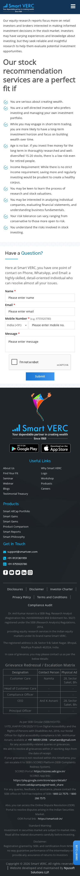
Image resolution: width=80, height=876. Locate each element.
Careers (45, 488)
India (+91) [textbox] (14, 325)
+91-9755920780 (17, 564)
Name (10, 291)
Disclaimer (36, 589)
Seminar (8, 478)
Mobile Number (28, 318)
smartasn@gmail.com (62, 740)
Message (12, 334)
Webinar (8, 483)
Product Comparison (16, 526)
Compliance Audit (40, 605)
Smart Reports (12, 531)
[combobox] (16, 325)
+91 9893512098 (37, 740)
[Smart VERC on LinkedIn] (24, 572)
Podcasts (46, 483)
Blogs (6, 488)
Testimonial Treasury (15, 493)
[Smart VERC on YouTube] (11, 572)
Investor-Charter (61, 589)
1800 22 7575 (60, 794)
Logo (44, 473)
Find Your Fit (10, 473)
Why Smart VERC (51, 468)
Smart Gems (10, 521)
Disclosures (15, 589)
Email (10, 305)
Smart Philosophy (14, 537)
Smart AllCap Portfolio (16, 511)
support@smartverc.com (22, 551)
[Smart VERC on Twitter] (17, 572)
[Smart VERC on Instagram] (30, 572)
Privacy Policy (22, 597)
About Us (8, 468)
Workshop (47, 478)
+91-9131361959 (17, 558)
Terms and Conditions (52, 597)
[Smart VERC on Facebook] (5, 572)
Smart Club (76, 852)
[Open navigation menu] (73, 6)
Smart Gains (10, 516)
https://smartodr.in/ (50, 818)
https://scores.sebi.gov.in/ (49, 771)
